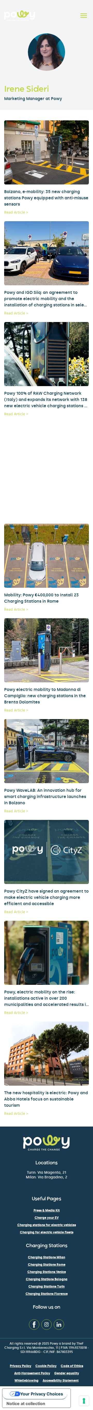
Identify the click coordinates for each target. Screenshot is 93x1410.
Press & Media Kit (47, 1210)
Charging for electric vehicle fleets (46, 1232)
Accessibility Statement (61, 1380)
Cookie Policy (46, 1366)
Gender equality (66, 1373)
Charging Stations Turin (46, 1286)
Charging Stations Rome (46, 1264)
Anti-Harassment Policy (32, 1373)
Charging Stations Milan (46, 1257)
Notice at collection (25, 1403)
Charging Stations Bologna (46, 1279)
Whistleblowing (26, 1380)
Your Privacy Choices (41, 1393)
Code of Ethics (72, 1366)
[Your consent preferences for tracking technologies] (84, 1401)
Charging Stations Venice (46, 1272)
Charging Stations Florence (47, 1294)
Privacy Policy (20, 1366)
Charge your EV (47, 1218)
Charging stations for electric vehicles (46, 1225)
